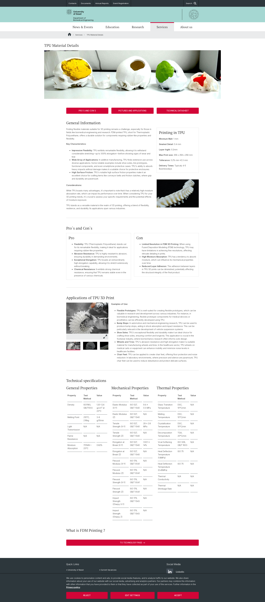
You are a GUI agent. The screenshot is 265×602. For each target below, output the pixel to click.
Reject (87, 595)
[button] (105, 336)
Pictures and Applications (132, 110)
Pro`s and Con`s (87, 110)
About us (186, 27)
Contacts (72, 3)
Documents (86, 3)
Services (162, 27)
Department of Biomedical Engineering (83, 19)
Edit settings (132, 595)
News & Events (83, 27)
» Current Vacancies (107, 570)
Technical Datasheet (177, 110)
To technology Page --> (132, 542)
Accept (178, 595)
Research (138, 27)
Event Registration (121, 3)
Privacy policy (73, 587)
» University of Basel (75, 570)
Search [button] (189, 3)
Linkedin (180, 571)
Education (112, 27)
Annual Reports (102, 3)
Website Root (69, 34)
